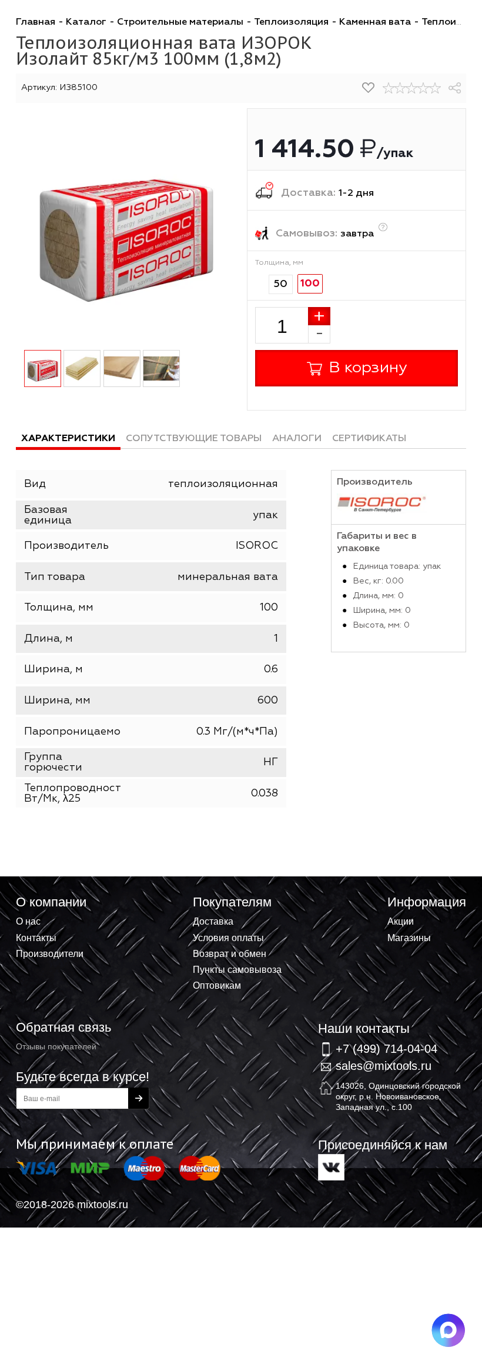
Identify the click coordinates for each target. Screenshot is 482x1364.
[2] (400, 88)
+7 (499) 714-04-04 (386, 1048)
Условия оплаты (228, 937)
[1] (388, 88)
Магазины (409, 937)
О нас (28, 921)
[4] (423, 88)
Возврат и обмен (229, 953)
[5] (435, 88)
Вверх (415, 900)
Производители (49, 953)
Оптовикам (217, 985)
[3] (411, 88)
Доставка (213, 921)
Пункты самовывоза (237, 969)
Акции (400, 921)
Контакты (36, 937)
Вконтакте (331, 1167)
